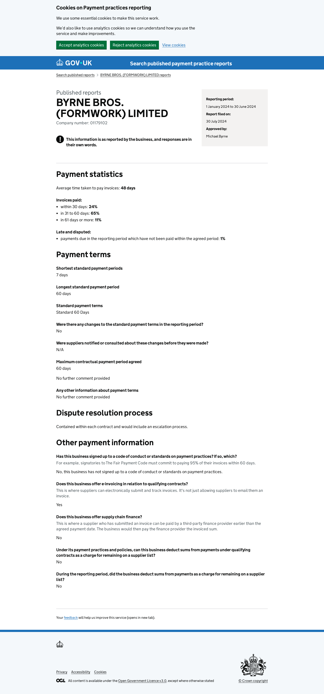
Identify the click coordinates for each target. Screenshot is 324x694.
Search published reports (75, 75)
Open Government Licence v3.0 (142, 681)
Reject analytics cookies (134, 45)
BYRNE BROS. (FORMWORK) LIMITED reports (135, 75)
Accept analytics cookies (81, 45)
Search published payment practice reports (181, 63)
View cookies (174, 45)
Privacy (61, 672)
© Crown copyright (253, 681)
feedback (71, 617)
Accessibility (80, 672)
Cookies (100, 672)
